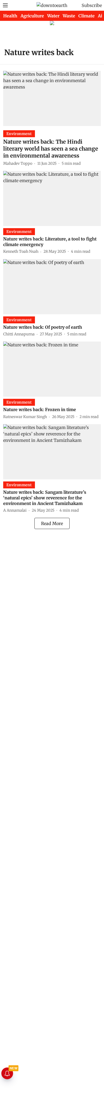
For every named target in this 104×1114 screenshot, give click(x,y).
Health (10, 15)
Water (53, 15)
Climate (86, 15)
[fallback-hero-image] (52, 98)
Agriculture (32, 15)
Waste (69, 15)
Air (101, 15)
